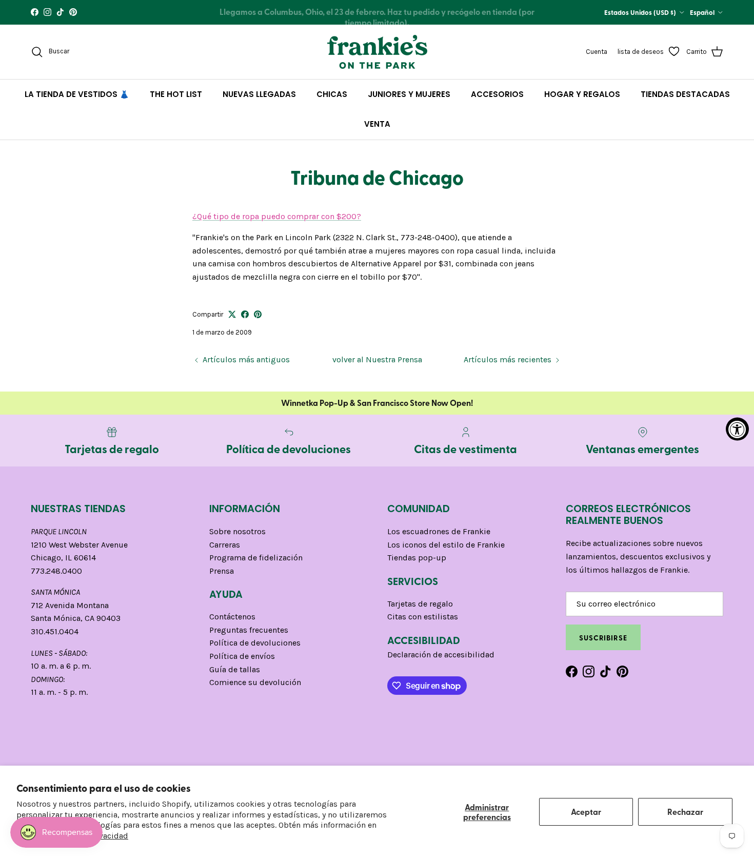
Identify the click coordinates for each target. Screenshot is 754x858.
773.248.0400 (56, 571)
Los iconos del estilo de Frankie (446, 545)
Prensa (221, 571)
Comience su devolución (255, 682)
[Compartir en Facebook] (245, 314)
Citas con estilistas (422, 616)
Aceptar (586, 811)
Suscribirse (603, 637)
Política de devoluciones (255, 643)
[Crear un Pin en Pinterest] (258, 314)
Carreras (224, 545)
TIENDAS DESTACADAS (685, 94)
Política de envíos (242, 656)
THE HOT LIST (176, 94)
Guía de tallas (234, 669)
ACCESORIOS (497, 94)
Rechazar (685, 811)
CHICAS (331, 94)
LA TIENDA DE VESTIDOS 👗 (77, 94)
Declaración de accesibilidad (440, 654)
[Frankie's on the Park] (377, 52)
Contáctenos (232, 616)
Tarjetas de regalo (420, 604)
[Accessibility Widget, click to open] (737, 429)
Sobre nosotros (237, 531)
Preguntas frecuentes (248, 630)
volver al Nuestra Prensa (377, 359)
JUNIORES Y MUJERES (409, 94)
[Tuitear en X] (232, 314)
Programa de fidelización (256, 557)
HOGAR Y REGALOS (582, 94)
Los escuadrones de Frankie (438, 531)
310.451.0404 (54, 631)
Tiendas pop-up (416, 557)
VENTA (377, 124)
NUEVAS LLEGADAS (259, 94)
